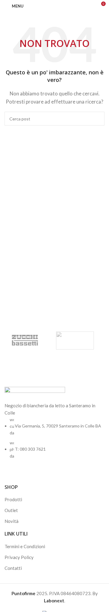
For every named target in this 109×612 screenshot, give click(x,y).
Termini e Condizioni (25, 546)
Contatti (13, 568)
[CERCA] (97, 119)
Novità (11, 521)
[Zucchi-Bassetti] (25, 340)
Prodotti (13, 499)
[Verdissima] (75, 340)
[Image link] (35, 393)
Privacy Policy (19, 557)
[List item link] (54, 438)
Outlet (11, 510)
